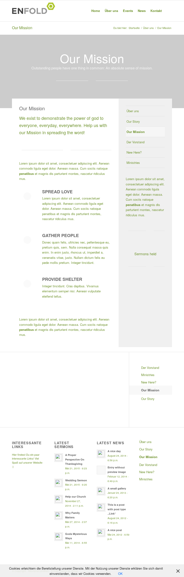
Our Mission (22, 27)
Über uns (148, 28)
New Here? (134, 152)
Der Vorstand (135, 142)
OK (120, 573)
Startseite (134, 28)
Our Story (133, 121)
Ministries (133, 162)
